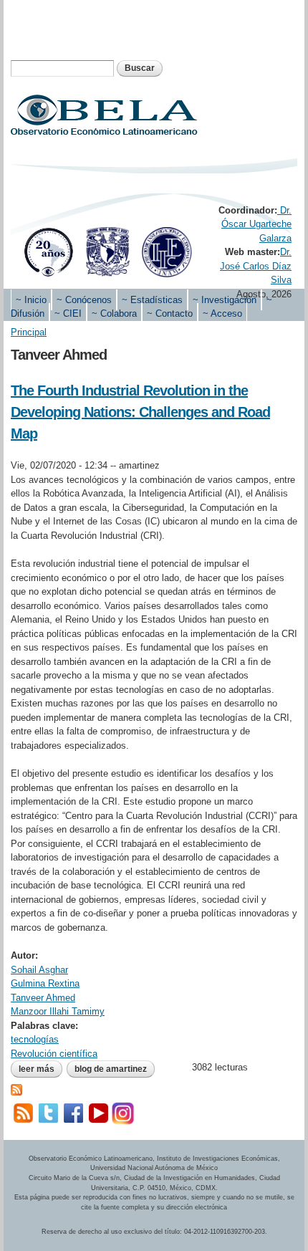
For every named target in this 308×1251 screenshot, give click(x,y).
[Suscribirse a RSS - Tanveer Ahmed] (16, 1088)
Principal (29, 332)
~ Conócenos (84, 299)
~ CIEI (68, 313)
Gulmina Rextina (45, 983)
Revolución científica (54, 1053)
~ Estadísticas (152, 299)
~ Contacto (170, 313)
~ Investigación (224, 299)
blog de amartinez (110, 1069)
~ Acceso (222, 313)
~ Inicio (31, 299)
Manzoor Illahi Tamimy (58, 1011)
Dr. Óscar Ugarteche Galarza (256, 224)
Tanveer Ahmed (43, 997)
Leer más (40, 1070)
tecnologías (35, 1039)
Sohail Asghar (39, 969)
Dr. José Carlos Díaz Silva (256, 265)
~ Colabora (114, 313)
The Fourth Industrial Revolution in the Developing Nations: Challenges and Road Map (140, 412)
